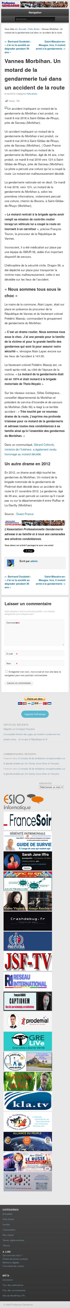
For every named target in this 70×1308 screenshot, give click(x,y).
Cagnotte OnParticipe (35, 714)
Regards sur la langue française (19, 728)
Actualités (7, 1213)
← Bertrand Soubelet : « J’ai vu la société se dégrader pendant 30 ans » (18, 47)
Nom (12, 663)
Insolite (6, 1224)
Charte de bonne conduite (15, 1258)
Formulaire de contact (13, 1266)
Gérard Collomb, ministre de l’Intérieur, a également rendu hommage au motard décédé (30, 449)
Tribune (6, 1245)
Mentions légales (11, 1262)
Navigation (35, 12)
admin (34, 561)
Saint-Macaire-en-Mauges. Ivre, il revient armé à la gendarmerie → (50, 45)
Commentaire (12, 623)
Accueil (22, 29)
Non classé (8, 1235)
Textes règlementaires (13, 1240)
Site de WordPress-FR (14, 1295)
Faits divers (34, 29)
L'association (9, 1229)
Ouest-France (24, 514)
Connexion (8, 1279)
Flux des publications (13, 1285)
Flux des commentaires (14, 1290)
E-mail (12, 654)
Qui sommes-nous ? (12, 1255)
